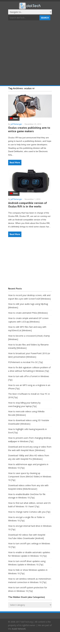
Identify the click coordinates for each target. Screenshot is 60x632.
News (15, 118)
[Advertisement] (30, 53)
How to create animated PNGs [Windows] (28, 312)
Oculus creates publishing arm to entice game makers (29, 129)
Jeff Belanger (16, 124)
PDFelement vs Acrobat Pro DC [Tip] (25, 362)
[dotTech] (30, 8)
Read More (15, 162)
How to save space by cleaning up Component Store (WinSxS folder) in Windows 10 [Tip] (29, 477)
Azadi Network (19, 628)
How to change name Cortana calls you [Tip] (29, 511)
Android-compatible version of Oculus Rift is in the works (27, 204)
